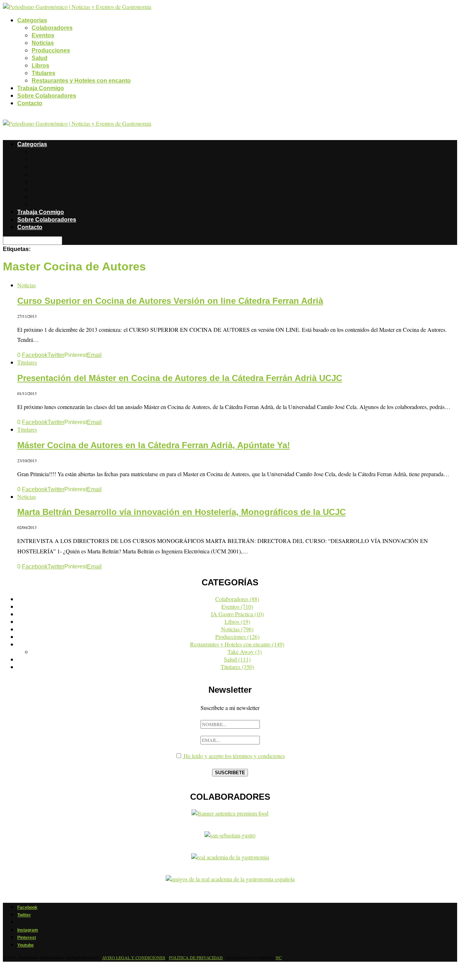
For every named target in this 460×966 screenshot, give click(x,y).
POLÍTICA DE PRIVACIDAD (196, 957)
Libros (40, 65)
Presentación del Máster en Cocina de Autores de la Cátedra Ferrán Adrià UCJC (179, 378)
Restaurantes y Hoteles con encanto (81, 81)
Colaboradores (52, 28)
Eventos (43, 35)
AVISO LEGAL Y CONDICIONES (133, 957)
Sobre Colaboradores (46, 96)
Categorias (32, 20)
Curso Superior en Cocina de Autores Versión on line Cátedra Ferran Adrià (170, 301)
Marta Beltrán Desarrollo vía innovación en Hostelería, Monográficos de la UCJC (181, 512)
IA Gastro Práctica (237, 614)
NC (279, 957)
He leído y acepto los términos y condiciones (233, 756)
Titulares (43, 73)
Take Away (244, 651)
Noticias (43, 43)
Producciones (51, 50)
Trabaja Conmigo (40, 88)
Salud (39, 58)
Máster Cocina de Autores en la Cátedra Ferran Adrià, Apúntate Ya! (153, 445)
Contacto (29, 103)
